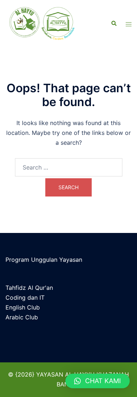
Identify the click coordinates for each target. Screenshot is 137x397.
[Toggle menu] (129, 24)
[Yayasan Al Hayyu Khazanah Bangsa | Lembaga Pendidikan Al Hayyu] (46, 23)
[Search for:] (68, 167)
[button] (97, 381)
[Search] (114, 24)
